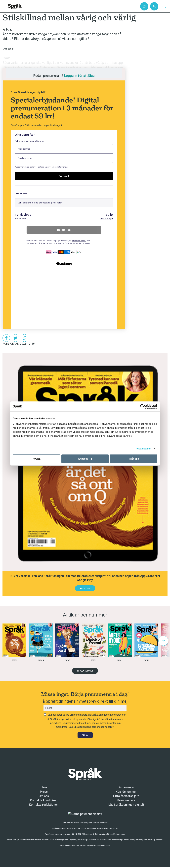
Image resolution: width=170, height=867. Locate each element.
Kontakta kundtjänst (43, 800)
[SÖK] (164, 6)
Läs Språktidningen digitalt (126, 804)
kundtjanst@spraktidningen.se (112, 834)
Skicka (85, 735)
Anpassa (83, 458)
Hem (44, 787)
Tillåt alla (133, 458)
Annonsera (126, 787)
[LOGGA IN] (154, 6)
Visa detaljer (143, 448)
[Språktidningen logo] (85, 774)
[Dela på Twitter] (15, 338)
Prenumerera (126, 800)
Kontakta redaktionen (43, 804)
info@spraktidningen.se (107, 828)
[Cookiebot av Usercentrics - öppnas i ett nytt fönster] (142, 406)
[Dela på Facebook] (6, 338)
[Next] (163, 641)
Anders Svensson (100, 822)
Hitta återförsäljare (126, 796)
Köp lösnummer (126, 791)
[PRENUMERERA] (144, 6)
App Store (85, 588)
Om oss (44, 796)
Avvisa (36, 458)
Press (44, 791)
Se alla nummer (85, 671)
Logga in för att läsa (79, 76)
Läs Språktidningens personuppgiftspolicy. (91, 726)
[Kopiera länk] (24, 338)
